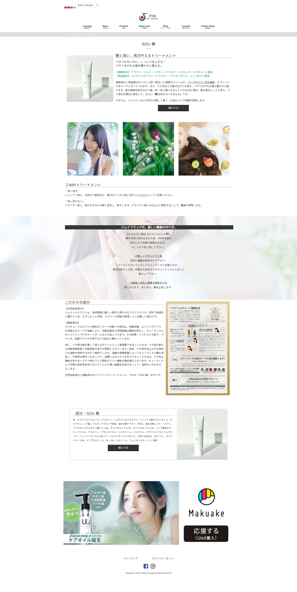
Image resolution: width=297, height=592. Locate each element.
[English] (71, 7)
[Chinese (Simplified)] (65, 7)
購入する (173, 108)
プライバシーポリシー (163, 558)
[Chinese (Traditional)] (68, 7)
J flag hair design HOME (76, 34)
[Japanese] (74, 7)
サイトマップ (131, 558)
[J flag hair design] (148, 21)
